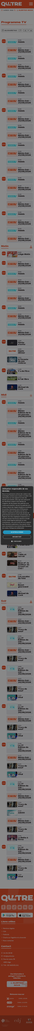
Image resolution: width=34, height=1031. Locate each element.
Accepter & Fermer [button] (17, 532)
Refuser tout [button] (17, 537)
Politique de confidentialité (16, 528)
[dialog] (17, 515)
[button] (17, 541)
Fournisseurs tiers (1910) (16, 509)
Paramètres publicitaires (12, 524)
